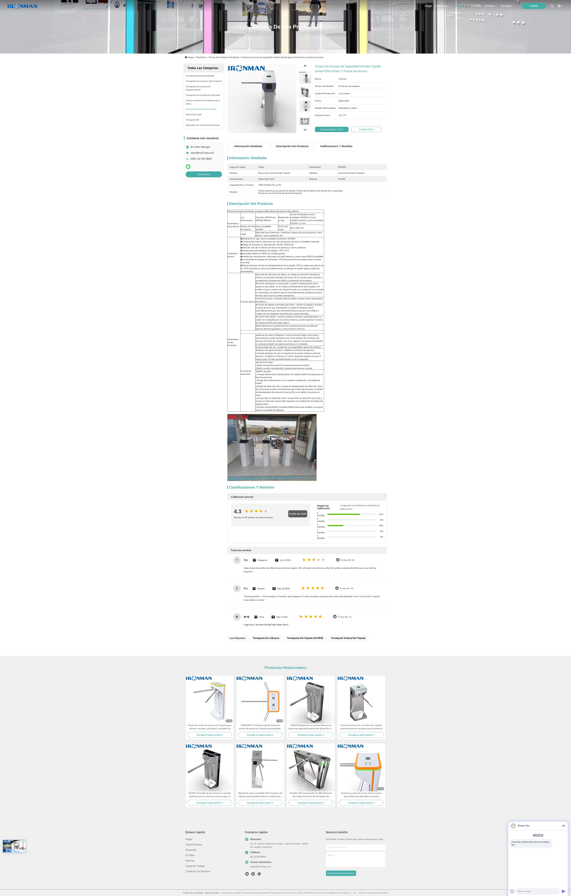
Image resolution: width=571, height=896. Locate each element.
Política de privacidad (193, 893)
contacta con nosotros (508, 5)
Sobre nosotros (194, 844)
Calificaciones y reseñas (336, 146)
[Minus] (563, 826)
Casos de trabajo (195, 866)
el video (476, 5)
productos (460, 5)
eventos (490, 5)
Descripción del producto (292, 146)
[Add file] (512, 891)
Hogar (428, 5)
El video (190, 855)
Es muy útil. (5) (346, 588)
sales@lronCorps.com (202, 153)
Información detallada (248, 146)
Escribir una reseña (297, 514)
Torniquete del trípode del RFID (305, 638)
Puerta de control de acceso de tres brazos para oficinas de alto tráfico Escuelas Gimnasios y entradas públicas (361, 795)
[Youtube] (247, 875)
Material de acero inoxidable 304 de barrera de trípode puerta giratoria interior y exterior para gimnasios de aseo (260, 795)
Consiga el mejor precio (331, 129)
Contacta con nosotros (198, 871)
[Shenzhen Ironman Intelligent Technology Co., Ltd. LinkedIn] (253, 875)
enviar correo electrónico (341, 873)
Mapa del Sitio (212, 893)
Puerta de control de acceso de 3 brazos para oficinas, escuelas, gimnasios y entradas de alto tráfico (209, 727)
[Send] (563, 891)
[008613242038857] (259, 875)
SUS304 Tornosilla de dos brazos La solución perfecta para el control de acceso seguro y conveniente (209, 795)
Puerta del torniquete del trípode (224, 57)
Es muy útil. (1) (344, 617)
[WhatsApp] (188, 166)
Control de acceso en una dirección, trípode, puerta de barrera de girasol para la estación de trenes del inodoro (361, 727)
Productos (201, 57)
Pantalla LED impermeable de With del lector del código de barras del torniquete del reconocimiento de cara (311, 795)
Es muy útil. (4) (347, 560)
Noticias (190, 860)
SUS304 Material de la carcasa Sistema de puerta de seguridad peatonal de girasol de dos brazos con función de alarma (310, 727)
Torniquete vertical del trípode (348, 638)
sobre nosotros (443, 5)
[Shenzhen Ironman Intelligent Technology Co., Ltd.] (22, 6)
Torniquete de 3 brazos (266, 638)
